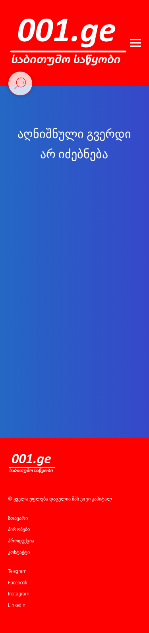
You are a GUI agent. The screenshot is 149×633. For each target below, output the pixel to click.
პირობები (19, 529)
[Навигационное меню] (135, 43)
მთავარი (18, 518)
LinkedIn (16, 605)
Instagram (18, 594)
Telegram (17, 571)
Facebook (17, 583)
